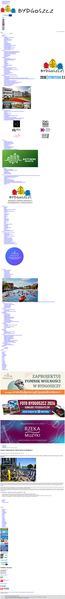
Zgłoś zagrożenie (6, 313)
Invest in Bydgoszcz (7, 70)
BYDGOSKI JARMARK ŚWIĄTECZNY (10, 170)
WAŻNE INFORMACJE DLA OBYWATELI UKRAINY (13, 335)
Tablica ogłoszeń (6, 183)
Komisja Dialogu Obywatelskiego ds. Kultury (11, 115)
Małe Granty (6, 113)
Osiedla (3, 360)
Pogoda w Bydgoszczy (7, 277)
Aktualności (4, 351)
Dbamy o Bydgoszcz (7, 314)
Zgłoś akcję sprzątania (7, 305)
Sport (3, 357)
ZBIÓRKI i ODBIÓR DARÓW (9, 338)
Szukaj (11, 33)
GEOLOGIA (6, 60)
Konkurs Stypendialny (7, 114)
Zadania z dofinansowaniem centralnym (10, 311)
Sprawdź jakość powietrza (8, 303)
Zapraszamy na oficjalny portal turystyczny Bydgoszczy (46, 301)
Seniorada (5, 236)
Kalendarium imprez (7, 110)
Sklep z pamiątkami (7, 270)
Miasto (3, 35)
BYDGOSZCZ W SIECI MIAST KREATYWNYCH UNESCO (14, 111)
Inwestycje (4, 308)
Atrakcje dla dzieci (7, 273)
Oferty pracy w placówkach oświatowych (10, 80)
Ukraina (3, 334)
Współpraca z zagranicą (7, 173)
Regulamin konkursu (7, 343)
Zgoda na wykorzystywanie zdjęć (9, 333)
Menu (1, 350)
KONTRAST (4, 345)
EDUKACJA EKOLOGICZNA (9, 59)
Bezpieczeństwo (4, 365)
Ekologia (3, 302)
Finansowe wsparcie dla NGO (8, 179)
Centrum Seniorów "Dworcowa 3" (9, 232)
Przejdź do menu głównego (6, 1)
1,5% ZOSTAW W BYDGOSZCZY (9, 177)
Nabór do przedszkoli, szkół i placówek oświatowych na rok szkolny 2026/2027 (16, 77)
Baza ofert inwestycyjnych (8, 68)
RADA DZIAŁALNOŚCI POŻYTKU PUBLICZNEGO (13, 181)
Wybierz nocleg (6, 271)
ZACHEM (5, 64)
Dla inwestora (4, 66)
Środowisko (4, 57)
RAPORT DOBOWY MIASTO (9, 317)
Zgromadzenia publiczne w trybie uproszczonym (11, 321)
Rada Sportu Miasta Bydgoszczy (9, 146)
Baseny (5, 140)
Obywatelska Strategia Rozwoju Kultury (10, 117)
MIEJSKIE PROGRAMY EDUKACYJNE (11, 76)
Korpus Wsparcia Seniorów (8, 239)
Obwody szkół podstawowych (8, 84)
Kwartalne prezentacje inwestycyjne (9, 309)
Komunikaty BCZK (7, 315)
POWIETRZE (6, 63)
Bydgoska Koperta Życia (8, 241)
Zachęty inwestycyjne (7, 71)
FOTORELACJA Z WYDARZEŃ (9, 331)
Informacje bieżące (7, 178)
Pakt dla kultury (6, 116)
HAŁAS (5, 61)
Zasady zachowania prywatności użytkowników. (26, 592)
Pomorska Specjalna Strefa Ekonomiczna (10, 74)
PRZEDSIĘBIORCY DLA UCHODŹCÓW (11, 340)
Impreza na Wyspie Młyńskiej (8, 169)
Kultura (3, 109)
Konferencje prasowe (7, 332)
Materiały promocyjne (7, 172)
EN (3, 346)
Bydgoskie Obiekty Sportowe (8, 142)
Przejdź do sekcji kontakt (6, 3)
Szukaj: (1, 32)
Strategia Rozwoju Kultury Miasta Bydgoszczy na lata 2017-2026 (14, 118)
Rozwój (3, 50)
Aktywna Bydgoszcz (7, 148)
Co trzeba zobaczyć (7, 272)
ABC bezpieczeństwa (7, 319)
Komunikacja (4, 364)
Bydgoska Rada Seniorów (8, 237)
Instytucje (5, 112)
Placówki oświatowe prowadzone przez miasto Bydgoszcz (13, 82)
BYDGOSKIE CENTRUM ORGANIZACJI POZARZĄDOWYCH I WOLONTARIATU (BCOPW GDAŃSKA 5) (22, 175)
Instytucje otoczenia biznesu (8, 72)
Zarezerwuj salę (6, 233)
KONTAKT (6, 65)
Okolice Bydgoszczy (7, 276)
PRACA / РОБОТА (7, 339)
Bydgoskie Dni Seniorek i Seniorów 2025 (10, 243)
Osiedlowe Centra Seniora (8, 238)
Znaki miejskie (6, 171)
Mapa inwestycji (6, 310)
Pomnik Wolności (5, 369)
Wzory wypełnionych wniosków (9, 326)
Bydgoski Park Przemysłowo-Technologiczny (11, 69)
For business (6, 348)
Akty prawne (6, 325)
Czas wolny (4, 329)
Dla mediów (4, 525)
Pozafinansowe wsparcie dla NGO (9, 180)
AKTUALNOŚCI (7, 58)
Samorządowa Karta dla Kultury (9, 119)
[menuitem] (33, 42)
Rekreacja (3, 499)
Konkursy (5, 168)
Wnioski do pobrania (7, 327)
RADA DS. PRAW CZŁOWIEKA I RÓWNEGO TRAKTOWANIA (14, 182)
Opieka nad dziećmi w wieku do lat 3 (9, 81)
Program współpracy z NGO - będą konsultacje (11, 176)
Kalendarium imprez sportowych (9, 143)
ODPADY (5, 62)
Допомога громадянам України (9, 341)
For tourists (6, 347)
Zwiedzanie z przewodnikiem (8, 274)
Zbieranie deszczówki (7, 307)
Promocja (3, 167)
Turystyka (3, 269)
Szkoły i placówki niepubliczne (9, 83)
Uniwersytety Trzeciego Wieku (9, 242)
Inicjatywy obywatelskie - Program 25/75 (10, 67)
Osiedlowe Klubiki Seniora (8, 234)
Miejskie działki (6, 73)
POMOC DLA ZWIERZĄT (8, 320)
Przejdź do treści (4, 2)
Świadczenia (4, 323)
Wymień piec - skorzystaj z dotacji (9, 304)
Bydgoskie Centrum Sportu (8, 141)
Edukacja (3, 75)
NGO (3, 174)
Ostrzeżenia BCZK (7, 316)
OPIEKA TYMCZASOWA (8, 337)
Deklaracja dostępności (3, 583)
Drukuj (2, 507)
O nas (5, 328)
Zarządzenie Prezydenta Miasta (9, 344)
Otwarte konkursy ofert (7, 85)
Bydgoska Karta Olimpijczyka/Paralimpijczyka (11, 149)
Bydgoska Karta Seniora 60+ (8, 240)
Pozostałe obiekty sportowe (8, 147)
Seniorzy (3, 231)
